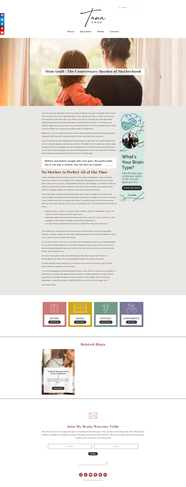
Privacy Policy (99, 480)
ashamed (46, 129)
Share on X (109, 165)
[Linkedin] (100, 475)
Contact (114, 31)
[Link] (105, 475)
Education (85, 31)
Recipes (54, 318)
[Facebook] (95, 475)
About (70, 31)
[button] (2, 15)
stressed (60, 183)
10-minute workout (101, 217)
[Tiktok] (86, 475)
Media (100, 31)
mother (78, 116)
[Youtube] (91, 475)
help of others (59, 211)
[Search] (105, 462)
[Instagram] (81, 475)
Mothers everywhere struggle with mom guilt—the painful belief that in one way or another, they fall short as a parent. (78, 162)
